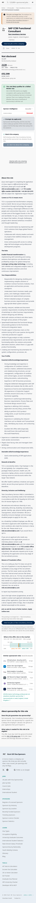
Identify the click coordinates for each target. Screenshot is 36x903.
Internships (6, 789)
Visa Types (5, 831)
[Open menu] (32, 2)
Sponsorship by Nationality (11, 847)
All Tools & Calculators (9, 866)
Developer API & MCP (9, 885)
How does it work (7, 898)
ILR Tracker (6, 876)
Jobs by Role (6, 783)
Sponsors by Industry (9, 805)
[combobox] (18, 2)
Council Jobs (6, 786)
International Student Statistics (12, 841)
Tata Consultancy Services (23, 8)
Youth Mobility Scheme (10, 850)
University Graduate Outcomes (12, 837)
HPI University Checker (10, 882)
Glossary (5, 853)
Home (3, 8)
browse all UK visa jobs (12, 22)
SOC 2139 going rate (13, 736)
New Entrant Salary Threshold (12, 844)
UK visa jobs (10, 8)
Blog (3, 856)
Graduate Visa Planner (9, 879)
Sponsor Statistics (8, 821)
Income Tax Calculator (9, 869)
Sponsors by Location (9, 809)
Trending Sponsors (8, 815)
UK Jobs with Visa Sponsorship (12, 780)
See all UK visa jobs (27, 655)
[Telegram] (7, 770)
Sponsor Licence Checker (10, 818)
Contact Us (17, 898)
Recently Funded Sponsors (11, 812)
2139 (4, 65)
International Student (9, 792)
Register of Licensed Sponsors (12, 802)
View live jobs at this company (14, 44)
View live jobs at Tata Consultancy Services (18, 623)
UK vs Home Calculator (10, 873)
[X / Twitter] (3, 770)
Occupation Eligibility (9, 834)
